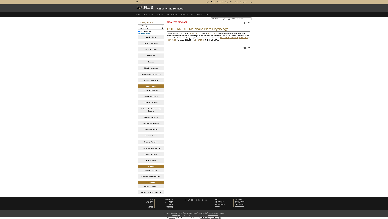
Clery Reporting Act (219, 201)
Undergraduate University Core (151, 74)
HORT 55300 (171, 40)
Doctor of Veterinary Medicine (151, 192)
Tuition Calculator (219, 202)
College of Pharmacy (151, 129)
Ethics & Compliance (220, 204)
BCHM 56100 (224, 38)
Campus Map (170, 206)
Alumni (208, 14)
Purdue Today (149, 202)
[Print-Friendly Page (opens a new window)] (246, 23)
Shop (226, 2)
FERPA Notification (239, 204)
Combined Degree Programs (150, 176)
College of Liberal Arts (151, 117)
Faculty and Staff (169, 199)
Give (236, 2)
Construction (170, 207)
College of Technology (151, 142)
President (220, 2)
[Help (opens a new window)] (249, 23)
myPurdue (150, 207)
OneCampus (150, 199)
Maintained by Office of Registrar (216, 213)
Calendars (160, 14)
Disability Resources (151, 68)
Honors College (151, 160)
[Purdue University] (144, 7)
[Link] (185, 200)
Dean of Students (239, 199)
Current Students (187, 14)
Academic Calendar (151, 49)
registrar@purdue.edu (213, 215)
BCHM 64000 (194, 33)
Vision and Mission (239, 206)
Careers (171, 201)
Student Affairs (238, 202)
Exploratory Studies (150, 154)
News (213, 2)
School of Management (151, 123)
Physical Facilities (169, 202)
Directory (171, 204)
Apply (207, 2)
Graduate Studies (151, 170)
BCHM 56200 (233, 38)
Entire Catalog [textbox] (143, 26)
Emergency (243, 2)
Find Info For (140, 2)
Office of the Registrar (170, 8)
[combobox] (231, 18)
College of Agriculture (151, 90)
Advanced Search (144, 33)
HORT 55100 (199, 40)
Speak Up (217, 206)
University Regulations (151, 80)
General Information (151, 43)
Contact (199, 14)
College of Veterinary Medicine (151, 148)
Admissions (151, 55)
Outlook (151, 206)
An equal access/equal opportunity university (186, 213)
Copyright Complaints (203, 213)
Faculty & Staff (148, 14)
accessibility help (176, 215)
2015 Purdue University (169, 213)
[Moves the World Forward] (181, 200)
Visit (231, 2)
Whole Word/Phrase (145, 31)
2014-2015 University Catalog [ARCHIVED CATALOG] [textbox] (227, 19)
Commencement (172, 14)
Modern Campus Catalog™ (211, 218)
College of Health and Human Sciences (151, 110)
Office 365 (150, 204)
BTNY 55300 (243, 38)
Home (138, 14)
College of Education (151, 96)
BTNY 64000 (212, 33)
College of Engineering (151, 102)
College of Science (151, 136)
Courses (151, 62)
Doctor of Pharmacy (151, 186)
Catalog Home (151, 37)
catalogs (172, 218)
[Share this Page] (244, 23)
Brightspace (150, 201)
